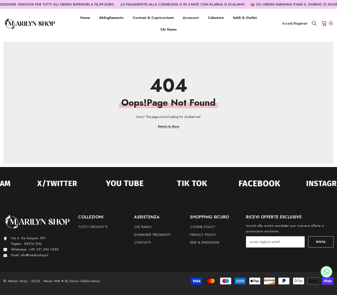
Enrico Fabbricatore (85, 281)
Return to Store (168, 126)
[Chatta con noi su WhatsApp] (326, 271)
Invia (321, 241)
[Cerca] (314, 23)
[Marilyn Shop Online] (52, 183)
